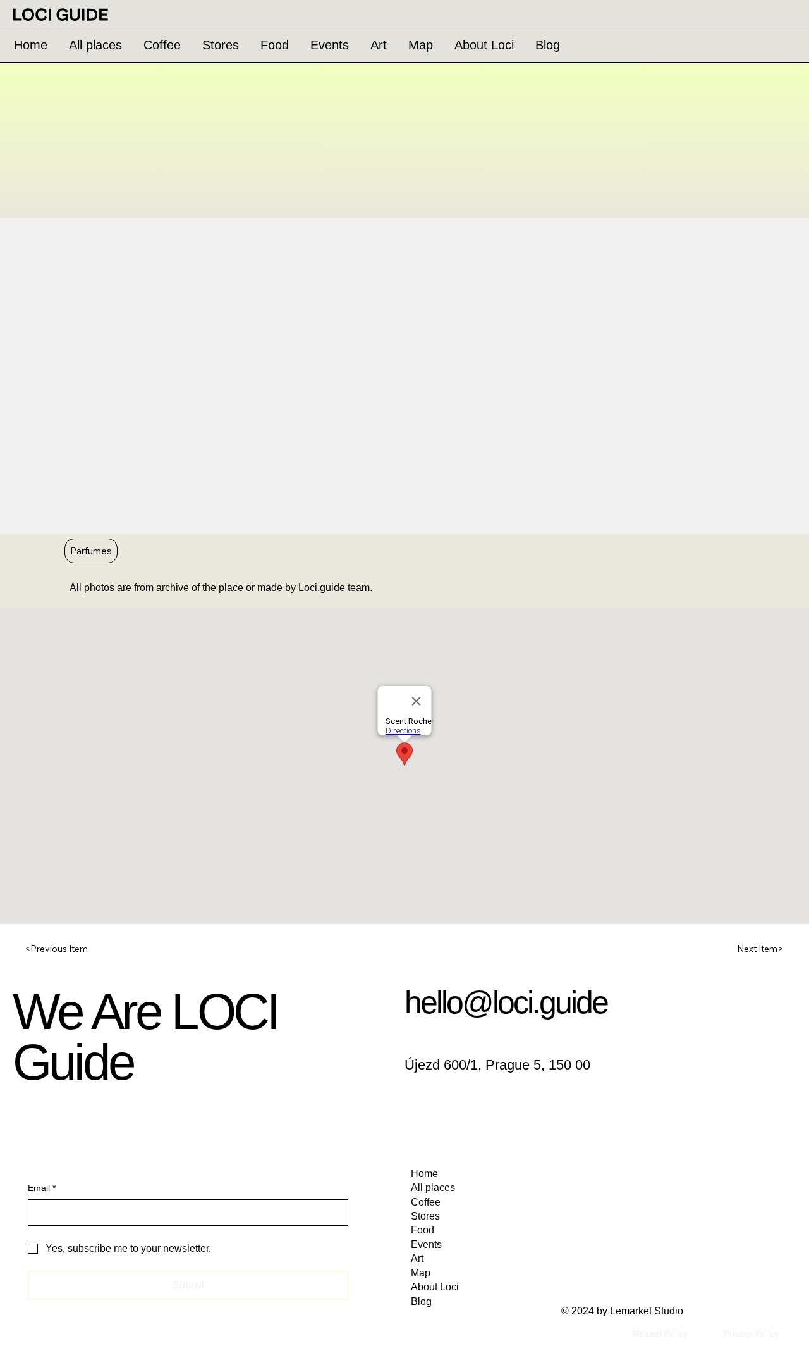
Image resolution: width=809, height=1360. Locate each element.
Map (420, 1273)
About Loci (435, 1287)
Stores (425, 1216)
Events (426, 1244)
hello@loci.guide (505, 1002)
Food (422, 1230)
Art (417, 1258)
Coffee (426, 1202)
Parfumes (91, 551)
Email (42, 1188)
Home (424, 1173)
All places (433, 1187)
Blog (421, 1301)
